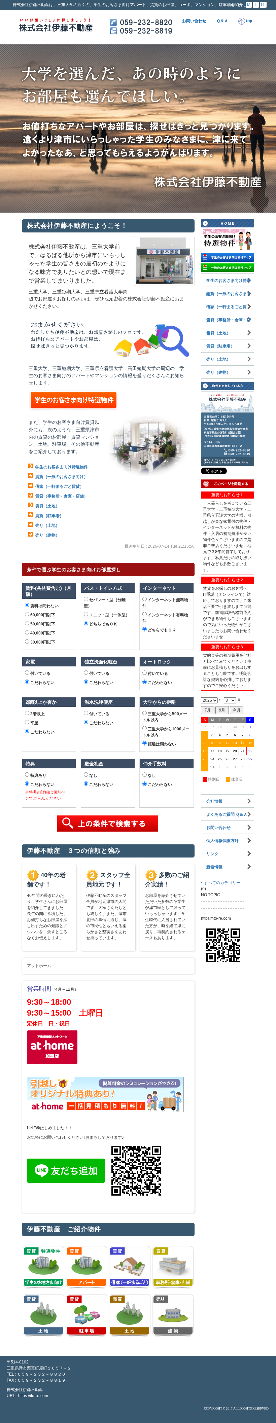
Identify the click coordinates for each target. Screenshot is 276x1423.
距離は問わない (161, 744)
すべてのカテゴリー (222, 882)
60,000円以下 (42, 615)
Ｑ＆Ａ (222, 21)
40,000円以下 (42, 633)
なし (92, 775)
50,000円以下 (42, 624)
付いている (39, 673)
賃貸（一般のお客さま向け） (61, 476)
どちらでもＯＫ (102, 624)
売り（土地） (47, 525)
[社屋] (164, 260)
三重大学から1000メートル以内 (165, 732)
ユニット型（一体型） (109, 615)
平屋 (33, 723)
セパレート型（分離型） (105, 602)
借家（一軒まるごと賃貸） (59, 486)
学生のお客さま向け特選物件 (61, 467)
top (248, 21)
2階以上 (37, 714)
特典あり (37, 775)
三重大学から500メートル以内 (164, 717)
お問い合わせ (194, 21)
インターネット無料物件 (165, 602)
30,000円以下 (42, 642)
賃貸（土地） (47, 506)
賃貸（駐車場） (49, 515)
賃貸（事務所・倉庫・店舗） (61, 496)
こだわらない (42, 682)
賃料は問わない (44, 606)
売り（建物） (47, 535)
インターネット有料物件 (165, 618)
